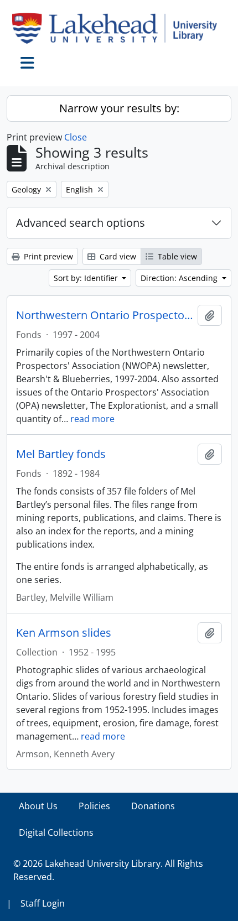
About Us (38, 806)
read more (92, 419)
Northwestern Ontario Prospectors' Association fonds (104, 315)
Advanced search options (80, 222)
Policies (94, 806)
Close (75, 137)
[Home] (119, 28)
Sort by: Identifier (87, 278)
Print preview (47, 256)
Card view (116, 256)
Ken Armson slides (63, 632)
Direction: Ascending (180, 278)
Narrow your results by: (119, 108)
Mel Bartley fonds (61, 454)
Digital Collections (56, 832)
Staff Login (42, 903)
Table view (176, 256)
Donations (153, 806)
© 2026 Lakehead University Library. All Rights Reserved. (108, 870)
